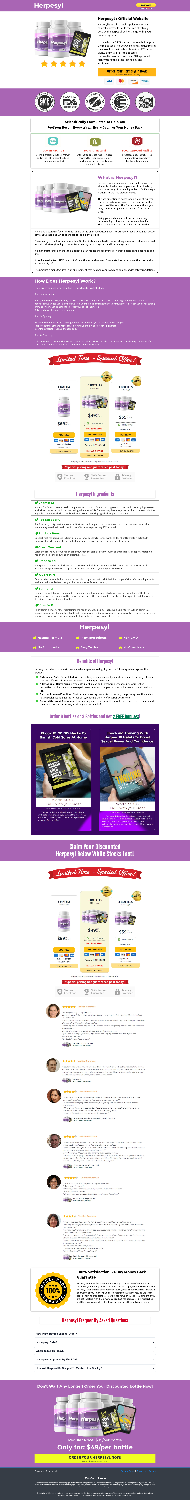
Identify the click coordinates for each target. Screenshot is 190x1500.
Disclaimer (142, 1471)
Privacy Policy (128, 1471)
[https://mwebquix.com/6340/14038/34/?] (146, 5)
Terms (152, 1471)
